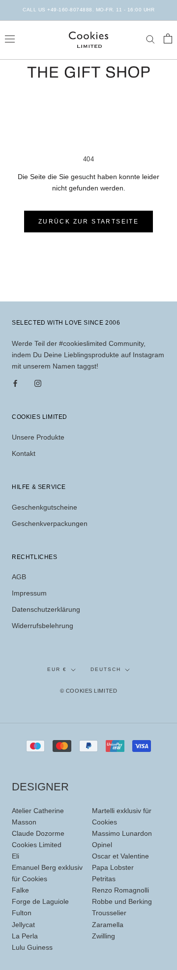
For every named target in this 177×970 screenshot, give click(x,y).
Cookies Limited (36, 845)
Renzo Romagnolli (120, 890)
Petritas (104, 879)
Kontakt (23, 453)
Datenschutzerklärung (46, 609)
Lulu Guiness (32, 947)
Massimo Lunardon (122, 833)
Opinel (102, 845)
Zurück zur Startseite (88, 221)
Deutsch (105, 669)
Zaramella (107, 925)
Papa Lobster (113, 867)
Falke (20, 890)
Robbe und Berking (122, 901)
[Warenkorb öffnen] (168, 38)
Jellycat (23, 925)
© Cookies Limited (88, 691)
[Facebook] (15, 383)
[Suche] (150, 39)
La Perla (25, 936)
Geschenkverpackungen (50, 523)
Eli (15, 856)
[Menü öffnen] (10, 38)
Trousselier (109, 913)
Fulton (21, 913)
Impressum (29, 593)
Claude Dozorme (38, 833)
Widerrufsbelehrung (42, 626)
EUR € (57, 669)
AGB (19, 577)
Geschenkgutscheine (44, 507)
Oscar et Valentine (120, 856)
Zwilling (103, 936)
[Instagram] (37, 383)
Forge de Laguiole (40, 901)
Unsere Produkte (38, 437)
